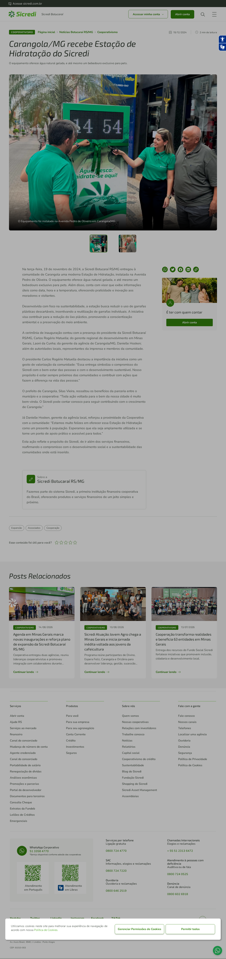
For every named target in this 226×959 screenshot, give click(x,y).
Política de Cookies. (46, 930)
